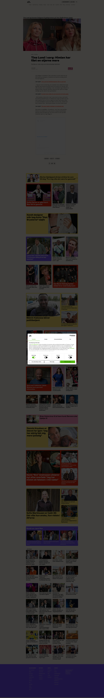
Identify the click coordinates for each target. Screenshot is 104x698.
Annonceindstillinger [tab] (58, 339)
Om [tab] (70, 339)
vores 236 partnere (35, 344)
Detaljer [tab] (45, 339)
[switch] (45, 357)
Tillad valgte (52, 361)
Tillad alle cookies (67, 361)
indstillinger (71, 348)
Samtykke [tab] (34, 339)
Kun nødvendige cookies (36, 361)
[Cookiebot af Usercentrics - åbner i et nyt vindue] (70, 335)
